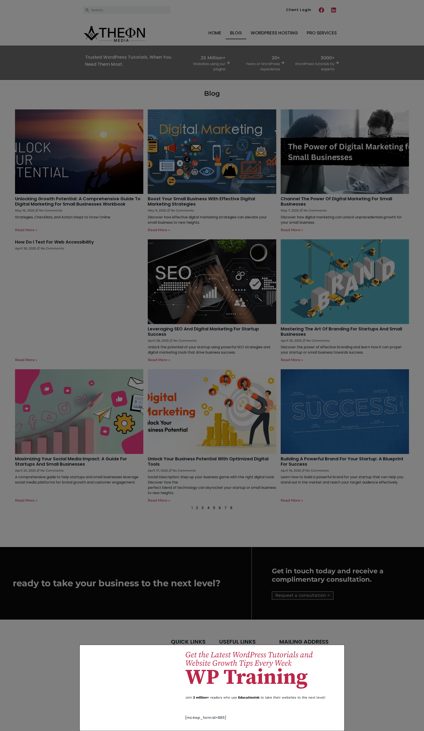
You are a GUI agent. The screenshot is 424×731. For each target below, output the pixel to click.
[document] (212, 365)
